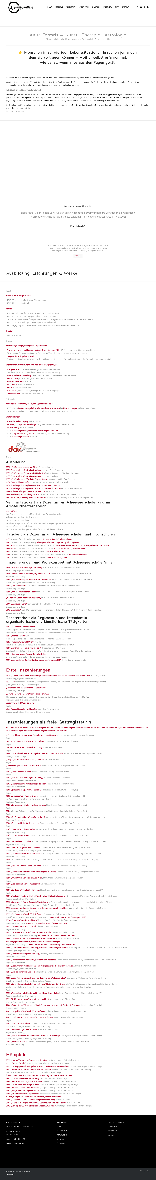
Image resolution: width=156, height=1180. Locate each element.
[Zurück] (11, 214)
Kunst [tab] (8, 291)
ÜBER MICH (61, 1143)
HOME (59, 1126)
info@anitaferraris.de (15, 1143)
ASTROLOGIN (62, 1135)
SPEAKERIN (61, 1139)
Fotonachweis (113, 1126)
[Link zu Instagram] (144, 7)
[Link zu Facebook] (137, 7)
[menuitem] (50, 7)
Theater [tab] (9, 457)
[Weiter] (144, 214)
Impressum (112, 1135)
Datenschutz (112, 1131)
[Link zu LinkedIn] (148, 7)
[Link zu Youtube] (141, 7)
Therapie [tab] (9, 341)
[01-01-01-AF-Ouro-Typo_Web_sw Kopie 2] (20, 7)
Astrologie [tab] (10, 399)
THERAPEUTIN (62, 1131)
